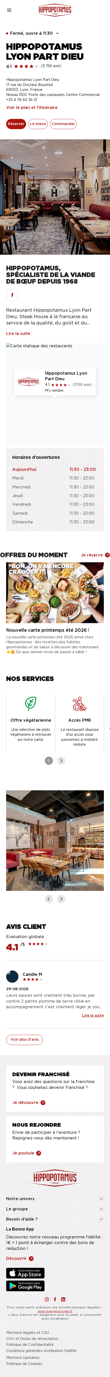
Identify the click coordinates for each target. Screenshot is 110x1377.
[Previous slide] (49, 761)
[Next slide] (61, 761)
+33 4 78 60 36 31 (21, 100)
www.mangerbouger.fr (55, 1311)
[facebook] (12, 295)
